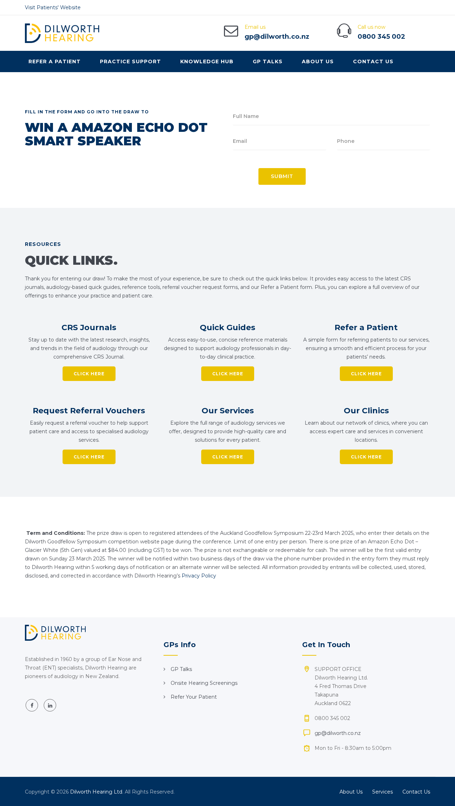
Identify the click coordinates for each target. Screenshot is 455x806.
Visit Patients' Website (53, 7)
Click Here (89, 373)
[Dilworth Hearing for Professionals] (62, 33)
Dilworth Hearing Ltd (96, 792)
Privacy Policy (200, 576)
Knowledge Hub (207, 61)
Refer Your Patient (194, 697)
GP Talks (268, 61)
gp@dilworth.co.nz (277, 37)
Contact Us (373, 61)
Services (382, 792)
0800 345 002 (381, 37)
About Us (318, 61)
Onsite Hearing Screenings (204, 683)
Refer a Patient (54, 61)
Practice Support (130, 61)
